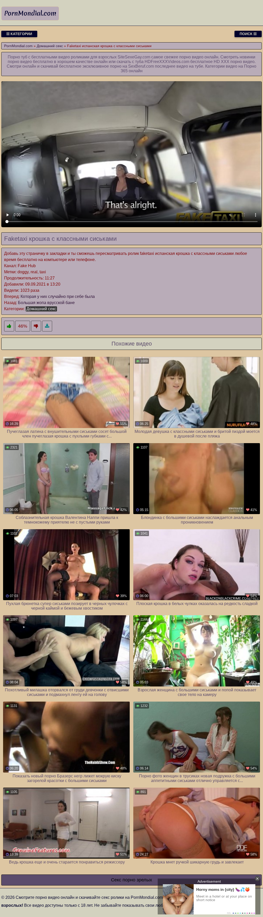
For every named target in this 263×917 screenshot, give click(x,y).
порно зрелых (137, 879)
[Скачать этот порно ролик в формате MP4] (47, 326)
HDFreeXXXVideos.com (167, 61)
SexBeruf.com (141, 66)
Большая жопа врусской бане (46, 302)
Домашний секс (41, 309)
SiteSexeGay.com (134, 57)
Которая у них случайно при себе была (58, 296)
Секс (116, 879)
